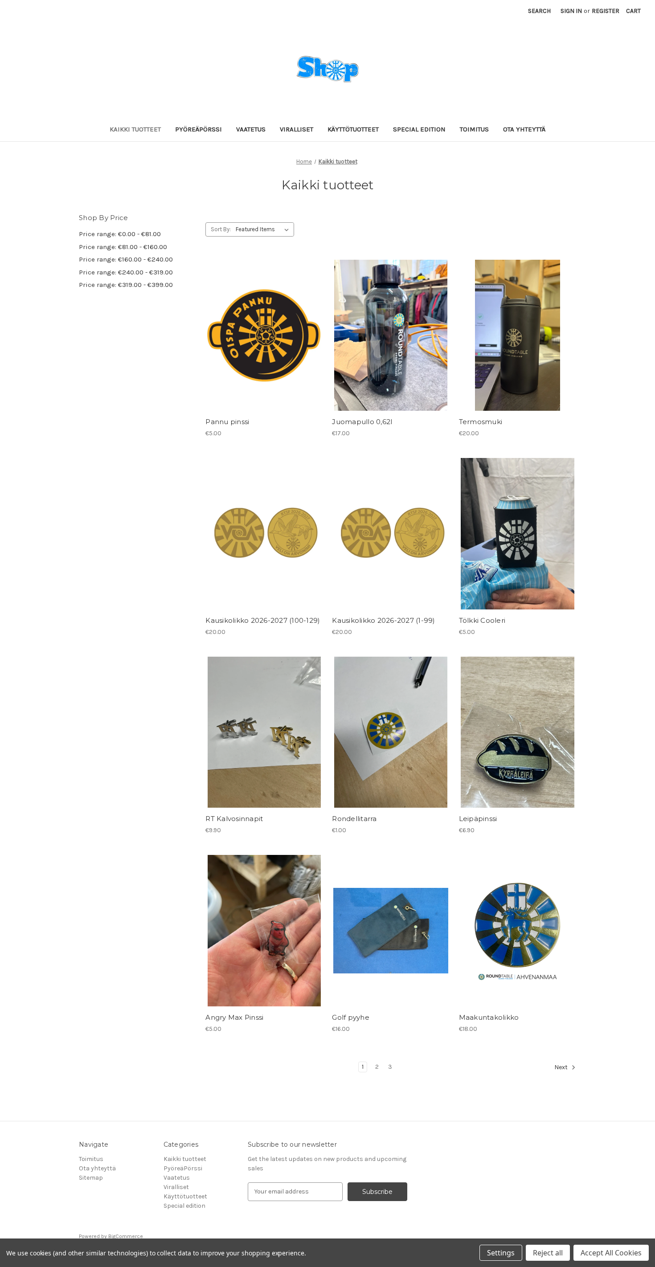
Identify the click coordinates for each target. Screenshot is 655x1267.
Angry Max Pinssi (234, 1017)
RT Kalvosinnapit (234, 818)
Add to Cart (264, 351)
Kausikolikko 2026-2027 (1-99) (383, 620)
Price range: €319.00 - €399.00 (126, 285)
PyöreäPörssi (198, 129)
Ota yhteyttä (524, 129)
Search (539, 11)
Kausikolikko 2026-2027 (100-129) (262, 620)
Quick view (262, 319)
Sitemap (91, 1177)
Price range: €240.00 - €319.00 (126, 272)
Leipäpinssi (478, 818)
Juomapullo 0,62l (362, 421)
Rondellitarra (354, 818)
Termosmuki (481, 421)
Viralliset (296, 129)
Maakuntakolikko (489, 1017)
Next (561, 1067)
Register (605, 11)
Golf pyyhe (350, 1017)
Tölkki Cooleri (482, 620)
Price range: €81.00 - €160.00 (123, 247)
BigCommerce (125, 1236)
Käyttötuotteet (353, 129)
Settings (501, 1253)
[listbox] (264, 229)
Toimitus (474, 129)
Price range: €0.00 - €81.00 (120, 234)
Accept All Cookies (611, 1253)
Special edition (419, 129)
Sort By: (221, 229)
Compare (261, 335)
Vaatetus (251, 129)
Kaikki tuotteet (135, 129)
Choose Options (264, 549)
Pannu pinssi (227, 421)
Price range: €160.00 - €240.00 (126, 259)
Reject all (548, 1253)
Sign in (571, 11)
